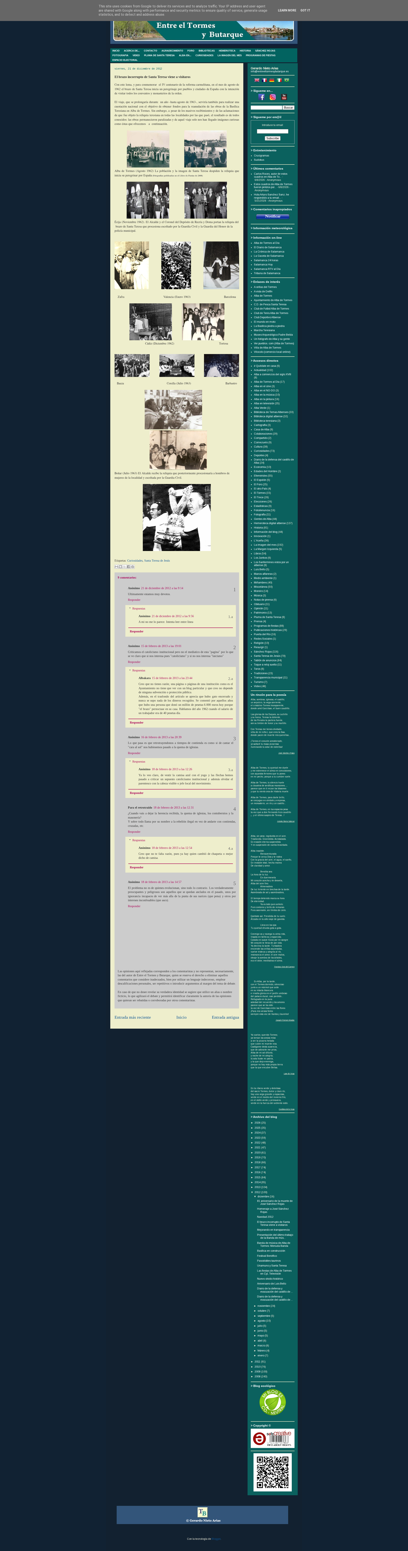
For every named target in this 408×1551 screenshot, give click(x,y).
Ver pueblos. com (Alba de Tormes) (274, 343)
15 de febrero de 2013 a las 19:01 (161, 646)
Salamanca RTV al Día (267, 269)
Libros (257, 553)
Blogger (216, 1538)
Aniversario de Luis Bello (271, 1283)
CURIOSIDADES (204, 55)
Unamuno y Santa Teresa (272, 1265)
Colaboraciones (263, 433)
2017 (258, 1167)
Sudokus (259, 159)
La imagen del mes (265, 544)
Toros (257, 668)
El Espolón (260, 479)
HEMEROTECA (227, 50)
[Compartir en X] (124, 567)
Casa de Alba (261, 429)
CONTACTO (150, 50)
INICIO (116, 50)
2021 (258, 1147)
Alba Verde (260, 407)
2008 (258, 1376)
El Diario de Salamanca (268, 247)
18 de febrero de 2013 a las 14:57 (161, 882)
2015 (258, 1177)
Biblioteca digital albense (268, 416)
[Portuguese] (287, 81)
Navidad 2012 (265, 1216)
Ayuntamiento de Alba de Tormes (273, 300)
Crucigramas (261, 155)
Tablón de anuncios (265, 660)
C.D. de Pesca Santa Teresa (270, 304)
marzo (262, 1345)
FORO (190, 50)
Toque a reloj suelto (265, 664)
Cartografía (260, 425)
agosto (262, 1320)
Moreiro (258, 591)
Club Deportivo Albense (267, 317)
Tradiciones (261, 673)
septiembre (264, 1315)
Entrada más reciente (133, 1017)
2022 (258, 1142)
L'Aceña (259, 540)
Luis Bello (259, 569)
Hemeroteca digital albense (270, 523)
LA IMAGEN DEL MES (230, 55)
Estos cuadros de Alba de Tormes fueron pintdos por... (273, 186)
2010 (258, 1366)
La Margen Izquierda (266, 549)
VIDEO (136, 55)
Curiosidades (135, 560)
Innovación (260, 536)
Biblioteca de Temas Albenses (271, 412)
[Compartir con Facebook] (128, 567)
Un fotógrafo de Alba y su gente (272, 339)
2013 (258, 1187)
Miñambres (260, 582)
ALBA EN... (185, 55)
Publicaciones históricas (268, 630)
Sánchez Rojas (263, 651)
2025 (258, 1127)
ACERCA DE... (132, 50)
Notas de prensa (263, 599)
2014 (258, 1182)
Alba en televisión (264, 403)
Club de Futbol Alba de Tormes (271, 308)
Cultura (258, 446)
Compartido (261, 438)
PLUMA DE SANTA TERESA (159, 55)
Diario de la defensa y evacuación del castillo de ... (275, 1290)
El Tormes (260, 492)
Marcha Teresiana (264, 330)
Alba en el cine (262, 386)
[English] (257, 81)
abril (260, 1340)
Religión (259, 643)
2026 (258, 1122)
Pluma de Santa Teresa (267, 617)
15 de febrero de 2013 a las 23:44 (172, 678)
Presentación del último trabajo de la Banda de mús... (275, 1236)
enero (261, 1355)
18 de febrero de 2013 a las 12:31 (173, 807)
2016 (258, 1172)
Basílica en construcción (271, 1250)
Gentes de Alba (263, 518)
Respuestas (138, 608)
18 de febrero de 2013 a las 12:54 (172, 847)
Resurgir (259, 647)
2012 (258, 1192)
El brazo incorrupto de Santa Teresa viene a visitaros (273, 1223)
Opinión (258, 608)
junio (261, 1330)
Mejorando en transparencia (273, 1229)
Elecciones (260, 501)
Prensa (258, 621)
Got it (305, 10)
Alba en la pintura (264, 399)
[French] (265, 81)
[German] (272, 81)
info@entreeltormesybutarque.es (270, 71)
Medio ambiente (263, 578)
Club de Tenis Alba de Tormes (271, 313)
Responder (134, 599)
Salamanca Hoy (263, 264)
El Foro (258, 484)
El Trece (259, 497)
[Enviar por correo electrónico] (116, 567)
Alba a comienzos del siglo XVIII (272, 374)
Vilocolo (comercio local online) (272, 351)
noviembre (264, 1305)
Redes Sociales (263, 638)
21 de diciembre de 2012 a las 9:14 (162, 588)
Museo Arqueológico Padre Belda (273, 334)
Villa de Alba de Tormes (267, 347)
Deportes (259, 455)
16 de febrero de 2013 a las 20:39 (161, 737)
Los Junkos (260, 557)
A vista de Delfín (263, 291)
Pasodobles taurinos (269, 1260)
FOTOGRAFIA (120, 55)
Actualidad (260, 370)
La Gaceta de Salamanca (269, 255)
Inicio (181, 1017)
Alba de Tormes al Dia (266, 242)
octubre (262, 1310)
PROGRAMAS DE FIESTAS (260, 55)
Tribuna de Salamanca (267, 273)
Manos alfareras (263, 573)
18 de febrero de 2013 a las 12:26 (172, 769)
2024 (258, 1132)
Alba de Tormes (263, 295)
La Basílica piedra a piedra (269, 326)
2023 (258, 1137)
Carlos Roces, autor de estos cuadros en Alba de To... (270, 175)
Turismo (259, 682)
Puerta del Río (262, 634)
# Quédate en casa (265, 365)
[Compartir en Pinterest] (132, 567)
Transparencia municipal (268, 677)
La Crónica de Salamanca (269, 251)
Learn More (287, 10)
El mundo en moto (264, 321)
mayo (261, 1335)
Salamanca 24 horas (266, 260)
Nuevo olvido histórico (270, 1278)
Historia (258, 527)
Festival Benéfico (267, 1255)
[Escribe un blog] (120, 567)
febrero (262, 1350)
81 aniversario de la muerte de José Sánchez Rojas (275, 1202)
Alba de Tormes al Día (266, 381)
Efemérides (260, 475)
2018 (258, 1162)
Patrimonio (260, 612)
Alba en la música (264, 394)
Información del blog (266, 531)
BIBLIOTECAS (207, 50)
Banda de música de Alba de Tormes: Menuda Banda (273, 1244)
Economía (260, 467)
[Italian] (280, 81)
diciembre (264, 1196)
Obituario (259, 604)
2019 (258, 1157)
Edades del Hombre (265, 471)
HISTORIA (245, 50)
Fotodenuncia (262, 510)
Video (257, 686)
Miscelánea (260, 586)
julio (260, 1325)
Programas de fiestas (266, 625)
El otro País (260, 488)
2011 (258, 1361)
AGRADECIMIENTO (172, 50)
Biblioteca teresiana (265, 420)
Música (258, 595)
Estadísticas (261, 506)
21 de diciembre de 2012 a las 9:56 (173, 616)
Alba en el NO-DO (264, 390)
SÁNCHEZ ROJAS (265, 50)
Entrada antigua (225, 1017)
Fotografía (260, 514)
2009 (258, 1371)
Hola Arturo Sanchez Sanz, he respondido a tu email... (271, 196)
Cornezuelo (261, 442)
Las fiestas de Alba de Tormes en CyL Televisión (274, 1272)
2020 (258, 1152)
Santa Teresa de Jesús (157, 560)
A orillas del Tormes (265, 287)
